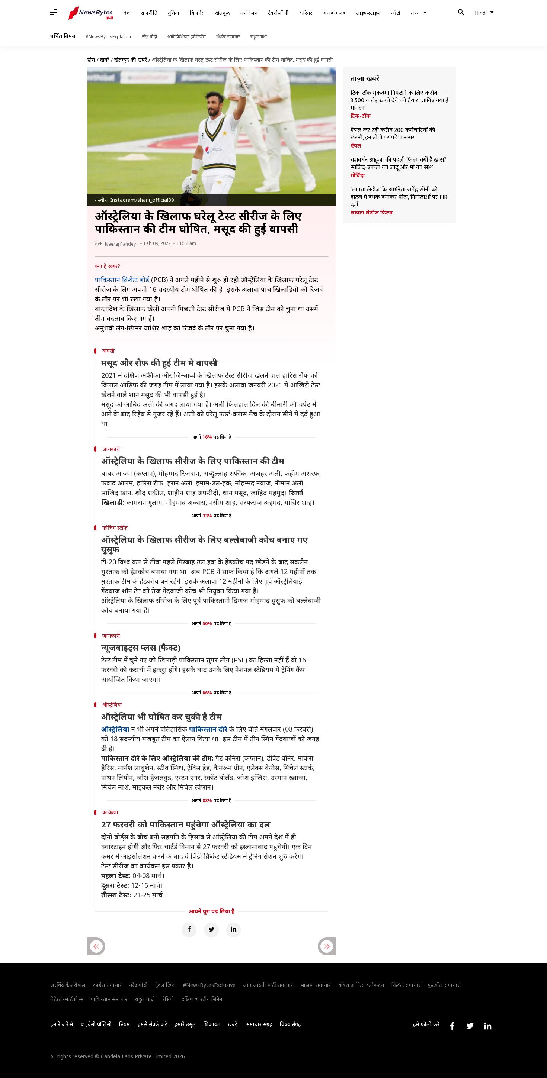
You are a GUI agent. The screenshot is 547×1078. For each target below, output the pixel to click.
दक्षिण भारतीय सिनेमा (203, 999)
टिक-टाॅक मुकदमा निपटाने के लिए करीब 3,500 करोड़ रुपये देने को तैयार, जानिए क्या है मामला (399, 101)
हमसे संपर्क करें (152, 1024)
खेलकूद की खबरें (130, 59)
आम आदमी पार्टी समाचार (268, 984)
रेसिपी (168, 999)
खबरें (104, 59)
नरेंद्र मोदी (149, 36)
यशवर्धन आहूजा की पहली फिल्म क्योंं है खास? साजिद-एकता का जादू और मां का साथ (399, 163)
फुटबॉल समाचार (444, 984)
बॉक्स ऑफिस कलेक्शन (361, 984)
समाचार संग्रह (259, 1024)
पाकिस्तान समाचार (109, 999)
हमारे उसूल (185, 1024)
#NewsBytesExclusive (209, 984)
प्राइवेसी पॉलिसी (96, 1024)
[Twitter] (211, 930)
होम (91, 59)
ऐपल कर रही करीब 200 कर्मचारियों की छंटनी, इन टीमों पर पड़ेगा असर (393, 134)
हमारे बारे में (61, 1024)
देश (127, 12)
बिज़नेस (197, 12)
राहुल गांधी (258, 36)
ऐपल (356, 145)
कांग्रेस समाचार (107, 984)
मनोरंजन (248, 12)
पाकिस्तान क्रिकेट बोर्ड (122, 279)
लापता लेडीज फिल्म (372, 212)
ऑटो (395, 12)
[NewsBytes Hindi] (90, 13)
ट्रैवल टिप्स (165, 984)
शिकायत (212, 1024)
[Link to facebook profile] (452, 1026)
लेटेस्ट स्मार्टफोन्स (66, 999)
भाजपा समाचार (315, 984)
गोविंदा (358, 175)
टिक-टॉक (361, 116)
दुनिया (173, 12)
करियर (305, 12)
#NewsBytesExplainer (109, 36)
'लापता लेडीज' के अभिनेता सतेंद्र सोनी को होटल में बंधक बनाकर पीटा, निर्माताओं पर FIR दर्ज (399, 197)
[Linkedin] (233, 930)
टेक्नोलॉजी (278, 12)
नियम (124, 1024)
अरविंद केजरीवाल (68, 984)
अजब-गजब (334, 12)
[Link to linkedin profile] (488, 1026)
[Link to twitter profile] (470, 1026)
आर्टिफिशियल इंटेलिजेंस (186, 36)
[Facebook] (189, 930)
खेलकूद (222, 12)
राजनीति (149, 12)
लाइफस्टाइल (368, 12)
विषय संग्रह (290, 1024)
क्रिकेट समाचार (228, 36)
